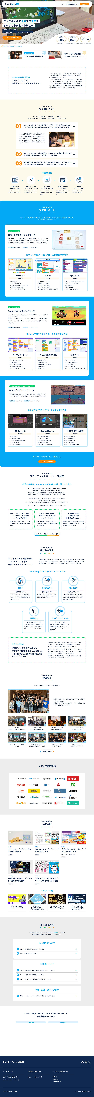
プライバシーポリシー (7, 1091)
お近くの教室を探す (13, 38)
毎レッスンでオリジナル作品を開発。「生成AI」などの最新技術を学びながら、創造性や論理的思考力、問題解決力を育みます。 (47, 154)
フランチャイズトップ (33, 1077)
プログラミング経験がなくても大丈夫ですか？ (32, 949)
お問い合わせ (56, 932)
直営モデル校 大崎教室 (9, 1077)
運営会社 (55, 1079)
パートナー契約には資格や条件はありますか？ (32, 975)
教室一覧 (55, 1077)
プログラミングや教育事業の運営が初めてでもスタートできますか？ (38, 970)
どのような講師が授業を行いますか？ (30, 953)
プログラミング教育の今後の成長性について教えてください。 (36, 979)
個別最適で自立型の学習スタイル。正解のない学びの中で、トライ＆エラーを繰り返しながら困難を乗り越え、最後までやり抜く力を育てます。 (48, 163)
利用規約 (15, 1091)
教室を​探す (84, 4)
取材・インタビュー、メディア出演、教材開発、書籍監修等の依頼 (37, 996)
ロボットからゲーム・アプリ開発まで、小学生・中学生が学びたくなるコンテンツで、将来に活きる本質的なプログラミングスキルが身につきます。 (48, 126)
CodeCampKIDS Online (10, 1080)
